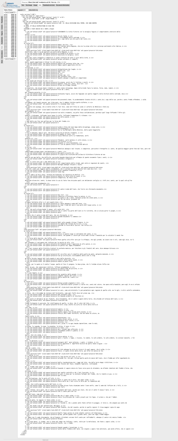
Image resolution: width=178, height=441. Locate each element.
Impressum (45, 439)
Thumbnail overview (49, 5)
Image (35, 5)
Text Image (29, 5)
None (2, 61)
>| (36, 10)
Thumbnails (2, 19)
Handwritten (2, 40)
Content (2, 27)
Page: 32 (13, 14)
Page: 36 (13, 48)
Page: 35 (13, 37)
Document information (62, 5)
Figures (2, 33)
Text (23, 5)
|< (21, 10)
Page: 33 (13, 17)
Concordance (2, 54)
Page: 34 (13, 27)
